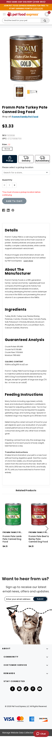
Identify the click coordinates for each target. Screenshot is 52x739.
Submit (40, 599)
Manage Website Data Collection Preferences (24, 732)
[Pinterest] (12, 210)
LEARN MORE (38, 8)
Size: (6, 144)
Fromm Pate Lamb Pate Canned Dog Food (12, 539)
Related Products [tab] (26, 490)
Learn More (28, 261)
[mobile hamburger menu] (4, 14)
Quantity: (7, 180)
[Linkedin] (8, 210)
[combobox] (25, 172)
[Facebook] (3, 210)
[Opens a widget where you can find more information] (41, 734)
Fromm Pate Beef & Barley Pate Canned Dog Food (39, 539)
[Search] (45, 20)
